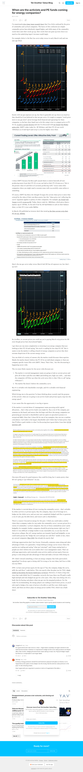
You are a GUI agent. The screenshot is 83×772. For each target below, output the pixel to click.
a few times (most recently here (33, 24)
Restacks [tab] (22, 630)
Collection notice (52, 760)
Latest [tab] (18, 691)
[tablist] (19, 630)
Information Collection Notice (41, 728)
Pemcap (18, 659)
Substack (33, 768)
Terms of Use (49, 726)
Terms (45, 760)
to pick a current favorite (25, 125)
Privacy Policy (53, 728)
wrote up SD (26, 202)
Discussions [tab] (24, 691)
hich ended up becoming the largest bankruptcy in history (41, 571)
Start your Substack (37, 764)
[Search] (59, 3)
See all (15, 736)
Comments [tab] (16, 630)
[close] (57, 700)
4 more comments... (17, 682)
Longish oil (19, 645)
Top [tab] (14, 691)
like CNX (31, 538)
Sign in (78, 3)
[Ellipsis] (70, 645)
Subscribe (70, 3)
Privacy (41, 760)
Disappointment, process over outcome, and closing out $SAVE (33, 697)
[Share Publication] (63, 3)
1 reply (19, 675)
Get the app (49, 764)
